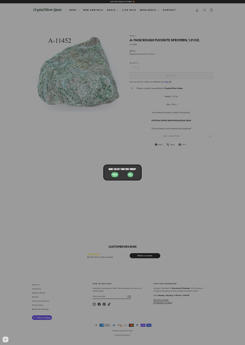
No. (130, 174)
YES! (115, 174)
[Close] (139, 168)
